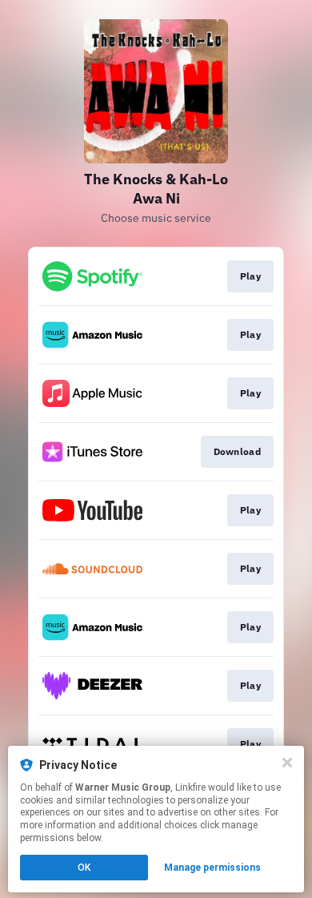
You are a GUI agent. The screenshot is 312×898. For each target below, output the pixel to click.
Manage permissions (212, 867)
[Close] (287, 762)
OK (84, 867)
